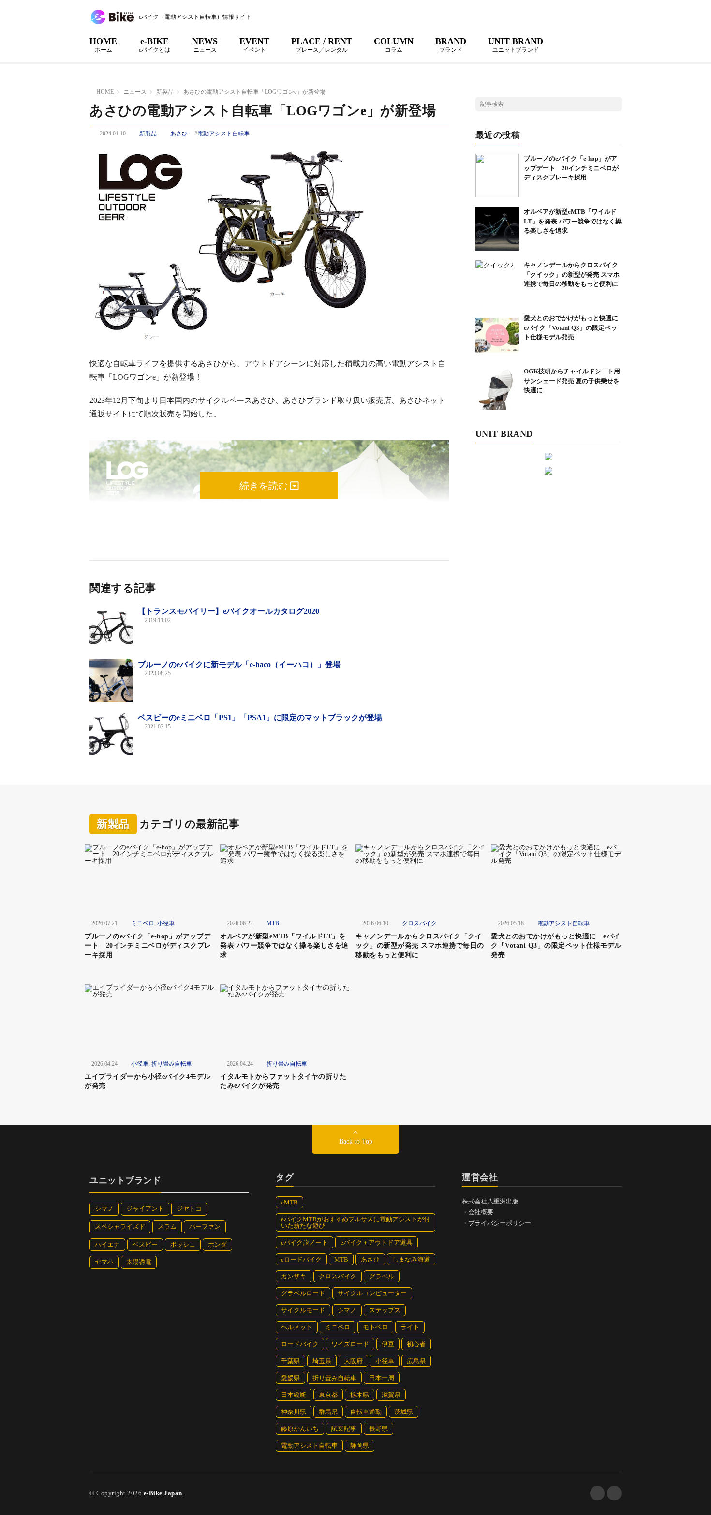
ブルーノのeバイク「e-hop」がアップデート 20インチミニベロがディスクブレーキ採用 (571, 168)
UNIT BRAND (515, 44)
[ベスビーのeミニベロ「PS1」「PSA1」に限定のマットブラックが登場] (111, 734)
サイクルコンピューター (372, 1293)
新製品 (148, 133)
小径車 (166, 923)
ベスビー (145, 1244)
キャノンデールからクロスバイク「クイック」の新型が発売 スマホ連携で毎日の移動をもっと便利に (572, 274)
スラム (167, 1226)
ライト (409, 1327)
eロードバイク (301, 1259)
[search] (614, 104)
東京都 (328, 1394)
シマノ (104, 1208)
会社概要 (480, 1212)
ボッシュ (182, 1244)
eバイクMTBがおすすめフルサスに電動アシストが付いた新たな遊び (355, 1222)
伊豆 (388, 1344)
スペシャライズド (120, 1226)
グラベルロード (303, 1293)
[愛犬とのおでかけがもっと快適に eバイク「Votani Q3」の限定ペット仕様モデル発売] (497, 335)
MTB (273, 923)
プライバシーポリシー (499, 1223)
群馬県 (328, 1411)
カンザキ (293, 1276)
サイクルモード (303, 1310)
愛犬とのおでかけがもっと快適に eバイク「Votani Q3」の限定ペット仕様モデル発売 (574, 327)
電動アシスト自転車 (223, 133)
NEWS (205, 44)
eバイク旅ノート (304, 1242)
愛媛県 (290, 1377)
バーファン (205, 1226)
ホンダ (217, 1244)
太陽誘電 (138, 1261)
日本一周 (381, 1377)
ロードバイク (300, 1344)
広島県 (416, 1361)
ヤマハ (104, 1261)
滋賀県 (391, 1394)
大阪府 (353, 1361)
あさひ (179, 133)
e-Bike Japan (163, 1493)
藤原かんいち (300, 1428)
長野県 (378, 1428)
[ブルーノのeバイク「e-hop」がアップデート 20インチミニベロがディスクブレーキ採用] (497, 175)
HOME (103, 44)
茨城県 (403, 1411)
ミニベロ (142, 923)
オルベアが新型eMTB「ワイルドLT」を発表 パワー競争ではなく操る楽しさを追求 (573, 221)
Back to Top (355, 1141)
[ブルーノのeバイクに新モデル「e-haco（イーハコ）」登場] (111, 680)
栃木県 (359, 1394)
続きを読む (264, 485)
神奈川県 (293, 1411)
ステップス (384, 1310)
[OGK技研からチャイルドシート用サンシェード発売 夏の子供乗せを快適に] (497, 388)
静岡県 (359, 1445)
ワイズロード (350, 1344)
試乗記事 (343, 1428)
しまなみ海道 (411, 1259)
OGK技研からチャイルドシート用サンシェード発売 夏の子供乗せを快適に (572, 381)
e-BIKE (154, 44)
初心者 (416, 1344)
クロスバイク (419, 923)
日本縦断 (293, 1394)
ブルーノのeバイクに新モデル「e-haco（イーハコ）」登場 (239, 664)
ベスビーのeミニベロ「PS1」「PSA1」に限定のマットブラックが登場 (260, 717)
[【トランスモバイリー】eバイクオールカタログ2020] (111, 627)
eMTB (289, 1202)
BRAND (450, 44)
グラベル (381, 1276)
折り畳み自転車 (171, 1063)
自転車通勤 (366, 1411)
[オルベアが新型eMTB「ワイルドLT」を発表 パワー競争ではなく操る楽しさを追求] (497, 229)
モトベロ (375, 1327)
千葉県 (290, 1361)
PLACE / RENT (321, 44)
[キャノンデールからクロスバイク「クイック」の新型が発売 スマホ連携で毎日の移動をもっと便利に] (497, 282)
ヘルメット (296, 1327)
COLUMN (394, 44)
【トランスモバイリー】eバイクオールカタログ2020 (228, 611)
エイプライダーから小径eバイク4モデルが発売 (148, 1081)
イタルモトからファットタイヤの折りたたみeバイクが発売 (283, 1081)
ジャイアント (145, 1208)
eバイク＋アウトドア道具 (377, 1242)
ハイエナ (107, 1244)
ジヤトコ (189, 1208)
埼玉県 (321, 1361)
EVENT (254, 44)
